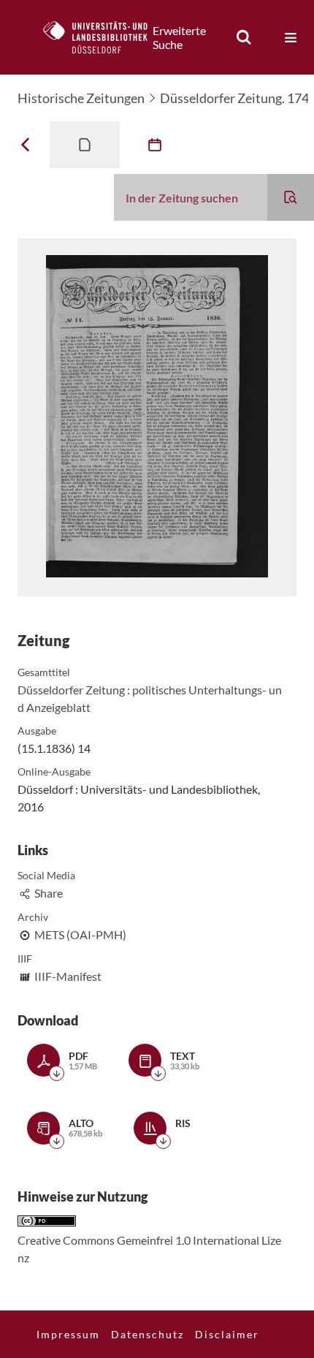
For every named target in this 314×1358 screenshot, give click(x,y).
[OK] (244, 37)
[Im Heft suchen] (290, 197)
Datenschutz (147, 1334)
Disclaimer (227, 1334)
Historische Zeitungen (81, 98)
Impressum (68, 1334)
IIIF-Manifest (68, 976)
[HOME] (103, 37)
